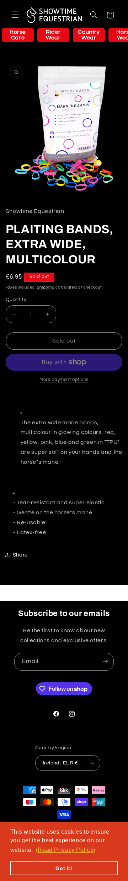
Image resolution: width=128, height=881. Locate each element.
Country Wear (89, 35)
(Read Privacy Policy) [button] (65, 850)
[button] (15, 15)
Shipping (46, 287)
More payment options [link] (64, 379)
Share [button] (20, 555)
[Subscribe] (105, 661)
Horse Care (18, 35)
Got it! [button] (63, 868)
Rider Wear (53, 35)
